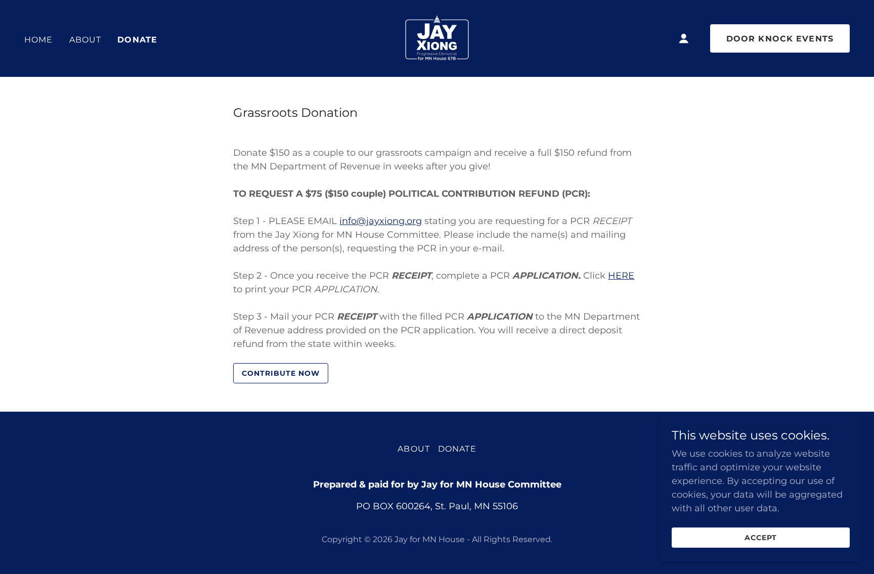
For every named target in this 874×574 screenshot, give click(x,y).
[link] (437, 37)
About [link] (85, 40)
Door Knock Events (780, 38)
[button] (684, 38)
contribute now (281, 373)
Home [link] (38, 40)
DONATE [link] (137, 40)
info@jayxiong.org (380, 221)
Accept (761, 537)
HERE (621, 275)
